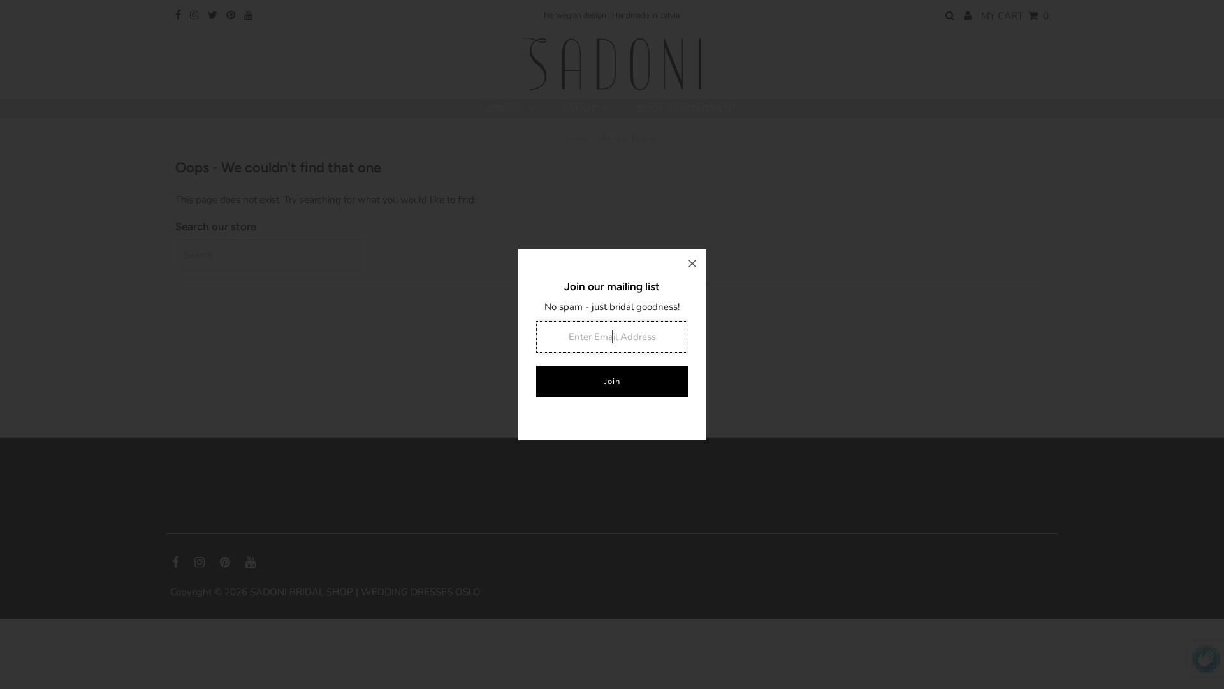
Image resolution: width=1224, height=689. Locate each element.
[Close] (692, 263)
